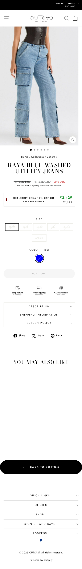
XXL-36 (39, 238)
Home (24, 157)
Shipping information (39, 315)
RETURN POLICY (39, 323)
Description (39, 306)
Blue (39, 258)
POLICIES (40, 505)
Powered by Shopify (41, 560)
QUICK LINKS (40, 495)
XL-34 (66, 227)
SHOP (40, 514)
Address (40, 533)
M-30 (39, 227)
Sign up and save (39, 524)
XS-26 (12, 227)
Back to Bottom (44, 467)
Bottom (51, 157)
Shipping (34, 185)
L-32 (53, 227)
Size (39, 219)
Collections (37, 157)
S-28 (26, 227)
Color (39, 250)
